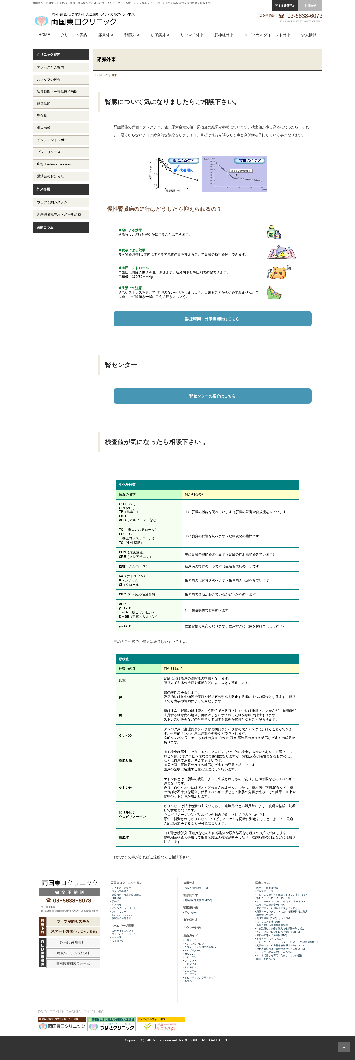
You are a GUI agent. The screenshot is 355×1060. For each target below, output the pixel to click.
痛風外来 (106, 35)
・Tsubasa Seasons (120, 915)
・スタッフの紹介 (119, 891)
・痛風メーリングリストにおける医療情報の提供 (280, 911)
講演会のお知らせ (50, 176)
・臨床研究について (265, 959)
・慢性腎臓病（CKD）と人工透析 (272, 918)
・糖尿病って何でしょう (267, 915)
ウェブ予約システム (52, 202)
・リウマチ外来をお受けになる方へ (274, 952)
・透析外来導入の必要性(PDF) (270, 935)
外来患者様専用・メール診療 (59, 214)
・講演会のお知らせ (120, 918)
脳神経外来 (224, 35)
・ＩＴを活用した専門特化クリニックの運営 (278, 955)
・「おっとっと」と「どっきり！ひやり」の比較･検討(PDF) (287, 942)
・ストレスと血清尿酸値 (267, 921)
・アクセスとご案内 (120, 888)
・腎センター (189, 912)
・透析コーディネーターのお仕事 (272, 898)
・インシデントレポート (122, 908)
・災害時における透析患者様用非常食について (279, 945)
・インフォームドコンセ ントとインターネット (280, 901)
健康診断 (43, 104)
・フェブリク (189, 974)
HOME (44, 35)
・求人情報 (115, 904)
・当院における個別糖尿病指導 (271, 925)
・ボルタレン (189, 954)
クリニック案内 (74, 35)
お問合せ (310, 5)
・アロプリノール (191, 950)
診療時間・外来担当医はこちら (212, 319)
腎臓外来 (132, 35)
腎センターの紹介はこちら (212, 396)
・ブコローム (189, 970)
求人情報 (309, 35)
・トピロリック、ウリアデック (199, 977)
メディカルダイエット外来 (267, 35)
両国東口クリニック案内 (126, 883)
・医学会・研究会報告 (266, 888)
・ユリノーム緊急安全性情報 (269, 904)
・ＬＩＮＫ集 (116, 940)
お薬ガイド (190, 935)
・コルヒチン (189, 957)
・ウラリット (189, 960)
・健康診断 (115, 898)
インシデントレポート (54, 140)
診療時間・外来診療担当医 (57, 91)
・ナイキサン (189, 967)
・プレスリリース (263, 891)
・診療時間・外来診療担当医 (125, 894)
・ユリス (187, 981)
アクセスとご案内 (50, 67)
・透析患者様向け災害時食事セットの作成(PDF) (280, 948)
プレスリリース (49, 152)
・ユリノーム (189, 940)
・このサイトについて (121, 930)
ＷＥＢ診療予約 (285, 5)
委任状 (42, 116)
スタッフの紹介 (49, 79)
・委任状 (114, 901)
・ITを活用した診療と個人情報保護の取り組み (279, 928)
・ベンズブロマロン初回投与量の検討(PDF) (277, 932)
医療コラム (45, 227)
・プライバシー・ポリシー (123, 934)
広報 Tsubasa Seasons (54, 164)
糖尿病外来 (160, 35)
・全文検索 (115, 937)
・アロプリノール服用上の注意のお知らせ (277, 908)
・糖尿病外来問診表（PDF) (197, 900)
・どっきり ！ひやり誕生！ (269, 938)
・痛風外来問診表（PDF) (195, 888)
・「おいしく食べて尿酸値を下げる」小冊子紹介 (280, 894)
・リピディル (189, 964)
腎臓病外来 (190, 907)
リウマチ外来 (192, 35)
